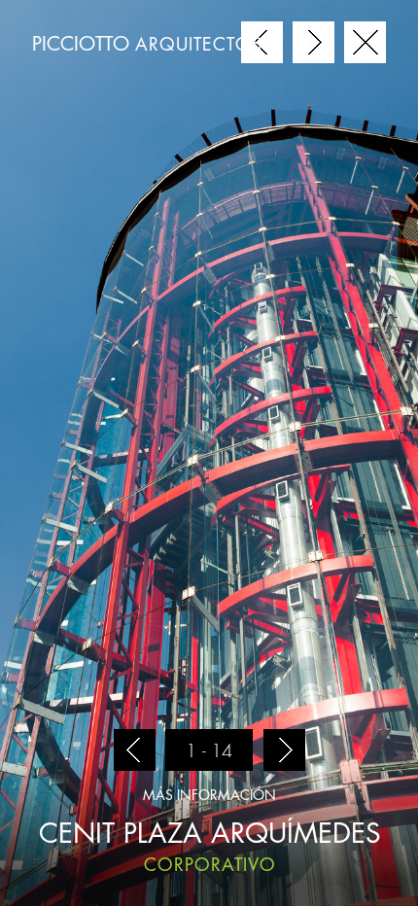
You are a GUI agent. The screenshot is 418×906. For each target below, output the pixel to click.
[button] (134, 749)
